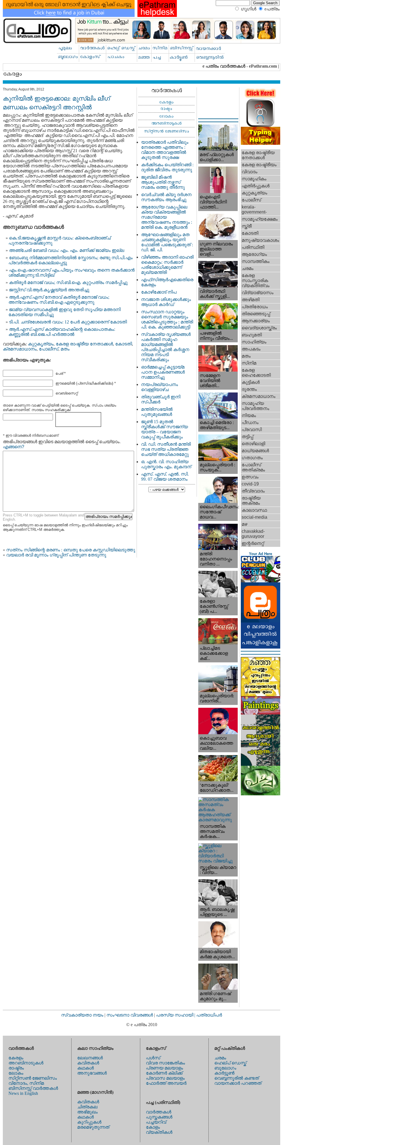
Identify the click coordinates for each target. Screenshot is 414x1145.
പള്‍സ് (153, 1057)
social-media (254, 517)
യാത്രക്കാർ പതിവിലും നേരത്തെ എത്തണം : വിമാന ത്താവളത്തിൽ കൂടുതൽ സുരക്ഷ (164, 150)
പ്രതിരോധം (255, 306)
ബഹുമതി (252, 334)
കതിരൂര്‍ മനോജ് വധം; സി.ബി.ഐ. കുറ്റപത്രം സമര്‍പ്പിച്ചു (68, 282)
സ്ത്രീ (246, 226)
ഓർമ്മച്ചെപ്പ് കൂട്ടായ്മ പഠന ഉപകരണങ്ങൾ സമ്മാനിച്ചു (163, 372)
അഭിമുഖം (87, 1112)
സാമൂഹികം (254, 178)
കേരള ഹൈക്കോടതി (256, 373)
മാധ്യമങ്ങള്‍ (255, 450)
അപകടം (251, 349)
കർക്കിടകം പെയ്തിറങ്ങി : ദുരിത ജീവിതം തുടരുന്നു (167, 167)
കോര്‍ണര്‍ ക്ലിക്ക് (164, 1073)
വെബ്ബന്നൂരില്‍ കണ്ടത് (236, 1078)
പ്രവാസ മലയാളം (165, 1078)
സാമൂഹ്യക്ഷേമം (260, 219)
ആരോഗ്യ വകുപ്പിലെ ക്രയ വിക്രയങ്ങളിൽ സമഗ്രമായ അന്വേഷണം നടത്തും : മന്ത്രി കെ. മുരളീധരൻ (166, 217)
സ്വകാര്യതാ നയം (82, 1015)
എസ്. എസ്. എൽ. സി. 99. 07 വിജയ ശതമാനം (165, 476)
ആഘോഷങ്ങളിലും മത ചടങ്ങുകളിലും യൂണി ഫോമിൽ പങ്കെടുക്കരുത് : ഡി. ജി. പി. (167, 242)
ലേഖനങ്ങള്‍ (90, 1057)
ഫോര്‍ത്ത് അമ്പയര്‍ (166, 1083)
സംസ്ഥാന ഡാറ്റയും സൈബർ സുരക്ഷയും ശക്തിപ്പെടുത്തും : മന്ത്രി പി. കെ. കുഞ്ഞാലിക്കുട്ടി (167, 319)
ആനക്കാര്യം (256, 320)
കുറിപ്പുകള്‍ (89, 1122)
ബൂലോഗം (225, 1068)
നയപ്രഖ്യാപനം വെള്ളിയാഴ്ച (159, 387)
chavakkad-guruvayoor (253, 534)
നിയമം (249, 415)
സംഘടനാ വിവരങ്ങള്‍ (130, 1015)
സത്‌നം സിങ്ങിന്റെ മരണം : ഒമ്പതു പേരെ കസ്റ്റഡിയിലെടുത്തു (70, 549)
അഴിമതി (250, 299)
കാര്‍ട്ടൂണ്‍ (224, 1073)
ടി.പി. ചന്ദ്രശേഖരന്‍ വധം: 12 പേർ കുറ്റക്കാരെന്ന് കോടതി (68, 321)
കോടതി (123, 343)
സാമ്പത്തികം (256, 261)
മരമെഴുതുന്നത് (93, 1127)
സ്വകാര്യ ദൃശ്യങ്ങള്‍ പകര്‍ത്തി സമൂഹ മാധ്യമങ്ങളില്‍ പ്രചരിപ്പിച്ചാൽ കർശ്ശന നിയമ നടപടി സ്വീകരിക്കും (166, 347)
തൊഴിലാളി (253, 443)
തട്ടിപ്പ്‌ (247, 436)
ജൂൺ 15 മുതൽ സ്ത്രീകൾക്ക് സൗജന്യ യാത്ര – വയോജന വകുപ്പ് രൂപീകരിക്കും (164, 429)
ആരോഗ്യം (254, 254)
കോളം (153, 1127)
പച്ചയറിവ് (156, 1122)
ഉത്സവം (250, 476)
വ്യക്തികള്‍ (159, 1132)
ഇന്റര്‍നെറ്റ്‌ (253, 543)
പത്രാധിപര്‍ (209, 1015)
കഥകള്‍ (85, 1068)
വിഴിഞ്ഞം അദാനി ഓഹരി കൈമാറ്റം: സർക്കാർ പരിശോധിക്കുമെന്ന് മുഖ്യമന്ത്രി (167, 265)
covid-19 (250, 483)
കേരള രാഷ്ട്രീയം (259, 164)
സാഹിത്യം (254, 341)
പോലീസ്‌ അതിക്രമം (253, 467)
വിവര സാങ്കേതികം (165, 1062)
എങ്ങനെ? (13, 446)
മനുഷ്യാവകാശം (260, 240)
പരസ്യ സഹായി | (176, 1015)
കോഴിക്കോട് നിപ (159, 292)
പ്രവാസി (252, 429)
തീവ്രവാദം (253, 491)
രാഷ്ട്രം (16, 1068)
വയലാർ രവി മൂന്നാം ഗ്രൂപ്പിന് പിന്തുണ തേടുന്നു (56, 554)
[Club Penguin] (260, 580)
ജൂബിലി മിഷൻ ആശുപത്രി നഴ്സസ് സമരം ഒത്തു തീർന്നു (163, 182)
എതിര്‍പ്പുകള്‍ (256, 185)
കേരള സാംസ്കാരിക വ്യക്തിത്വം (256, 280)
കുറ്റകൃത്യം (41, 343)
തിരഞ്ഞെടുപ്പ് (256, 313)
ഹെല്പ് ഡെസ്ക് (230, 1062)
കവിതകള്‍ (88, 1062)
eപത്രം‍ (272, 8)
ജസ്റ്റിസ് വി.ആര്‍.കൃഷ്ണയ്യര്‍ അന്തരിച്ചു (49, 289)
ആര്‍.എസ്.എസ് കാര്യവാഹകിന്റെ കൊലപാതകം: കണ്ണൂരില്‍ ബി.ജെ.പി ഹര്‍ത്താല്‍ (61, 332)
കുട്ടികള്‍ (251, 382)
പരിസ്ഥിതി (253, 247)
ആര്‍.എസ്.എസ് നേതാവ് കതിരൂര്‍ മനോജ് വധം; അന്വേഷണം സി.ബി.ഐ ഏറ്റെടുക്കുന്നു (58, 300)
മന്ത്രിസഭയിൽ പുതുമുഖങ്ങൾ (157, 412)
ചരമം (247, 268)
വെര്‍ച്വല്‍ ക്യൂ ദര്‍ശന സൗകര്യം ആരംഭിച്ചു (166, 197)
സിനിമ (249, 363)
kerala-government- (254, 209)
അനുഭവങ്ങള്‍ (92, 1073)
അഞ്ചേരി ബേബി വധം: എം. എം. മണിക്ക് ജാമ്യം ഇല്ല (66, 250)
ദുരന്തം (249, 389)
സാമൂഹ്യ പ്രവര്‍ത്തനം (255, 406)
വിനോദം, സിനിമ (26, 1083)
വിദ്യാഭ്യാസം (257, 292)
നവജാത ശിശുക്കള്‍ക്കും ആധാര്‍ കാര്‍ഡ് (166, 302)
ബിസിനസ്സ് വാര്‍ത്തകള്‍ (33, 1088)
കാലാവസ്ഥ (254, 510)
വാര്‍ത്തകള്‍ (158, 1112)
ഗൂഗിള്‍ (248, 8)
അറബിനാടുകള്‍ (25, 1062)
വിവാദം (249, 171)
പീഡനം (250, 422)
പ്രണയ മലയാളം (164, 1068)
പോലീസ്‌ (48, 349)
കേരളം (15, 1057)
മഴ (244, 524)
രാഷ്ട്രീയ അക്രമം (251, 500)
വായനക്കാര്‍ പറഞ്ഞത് (237, 1083)
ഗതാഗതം (252, 457)
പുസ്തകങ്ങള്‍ (159, 1117)
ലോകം (15, 1073)
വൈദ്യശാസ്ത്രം (259, 327)
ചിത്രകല (87, 1106)
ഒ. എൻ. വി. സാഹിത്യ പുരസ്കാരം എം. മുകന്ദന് (166, 464)
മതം (65, 349)
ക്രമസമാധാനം (20, 349)
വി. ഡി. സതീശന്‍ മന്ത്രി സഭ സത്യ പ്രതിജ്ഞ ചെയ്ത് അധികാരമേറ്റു (166, 449)
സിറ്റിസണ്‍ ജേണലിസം (32, 1078)
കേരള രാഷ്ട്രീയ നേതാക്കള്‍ (84, 343)
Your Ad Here (260, 554)
